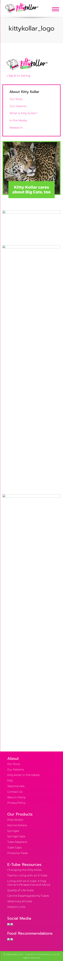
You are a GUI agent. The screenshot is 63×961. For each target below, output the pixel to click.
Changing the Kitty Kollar (24, 869)
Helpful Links (16, 906)
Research (16, 127)
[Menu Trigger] (55, 9)
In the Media (18, 120)
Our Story (16, 99)
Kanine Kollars (17, 825)
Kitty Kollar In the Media (23, 775)
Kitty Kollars (15, 819)
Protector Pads (17, 853)
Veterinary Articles (19, 901)
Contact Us (14, 791)
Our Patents (17, 106)
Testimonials (15, 786)
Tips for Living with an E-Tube (27, 875)
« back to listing (18, 75)
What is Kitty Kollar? (23, 113)
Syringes (13, 830)
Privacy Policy (16, 802)
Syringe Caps (16, 836)
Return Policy (16, 797)
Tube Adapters (17, 841)
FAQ (10, 780)
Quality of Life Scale (20, 890)
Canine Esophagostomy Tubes (28, 895)
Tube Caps (14, 847)
